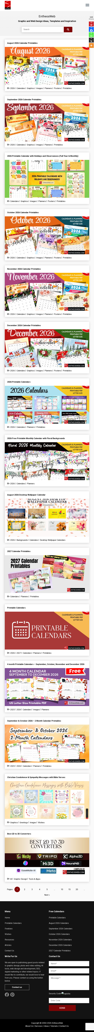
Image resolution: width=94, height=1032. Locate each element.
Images (39, 88)
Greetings (24, 822)
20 (77, 889)
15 (69, 889)
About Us (29, 1026)
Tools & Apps (34, 879)
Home (7, 917)
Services (38, 1026)
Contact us (17, 987)
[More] (91, 45)
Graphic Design (20, 879)
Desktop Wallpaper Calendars (52, 540)
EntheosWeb (57, 1023)
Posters (57, 88)
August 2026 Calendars (59, 923)
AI (11, 879)
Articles (8, 945)
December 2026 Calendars (60, 945)
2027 (19, 653)
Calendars (21, 88)
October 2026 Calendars (59, 934)
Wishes (41, 822)
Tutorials (54, 1026)
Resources (9, 939)
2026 (12, 88)
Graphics (30, 88)
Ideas (46, 1026)
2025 (12, 709)
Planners (48, 88)
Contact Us (9, 950)
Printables (67, 88)
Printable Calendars (13, 923)
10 (62, 889)
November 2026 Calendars (60, 939)
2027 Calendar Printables (59, 950)
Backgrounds (22, 540)
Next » (47, 895)
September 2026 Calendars (60, 928)
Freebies (8, 928)
